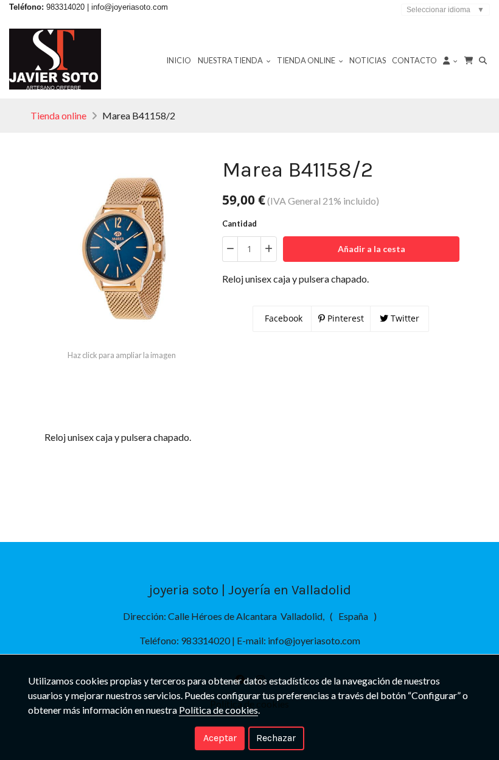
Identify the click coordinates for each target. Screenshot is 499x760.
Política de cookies (218, 710)
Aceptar (220, 738)
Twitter (403, 318)
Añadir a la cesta (371, 249)
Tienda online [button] (307, 60)
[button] (450, 60)
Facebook (282, 318)
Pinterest (344, 318)
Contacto (414, 60)
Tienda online (58, 115)
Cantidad (239, 223)
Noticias (367, 60)
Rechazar (276, 738)
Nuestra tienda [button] (231, 60)
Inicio (178, 60)
